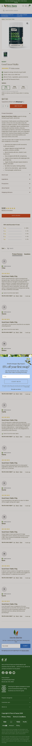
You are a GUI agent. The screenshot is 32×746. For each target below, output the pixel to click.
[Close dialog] (30, 356)
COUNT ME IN (16, 381)
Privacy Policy (27, 386)
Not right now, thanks (16, 389)
